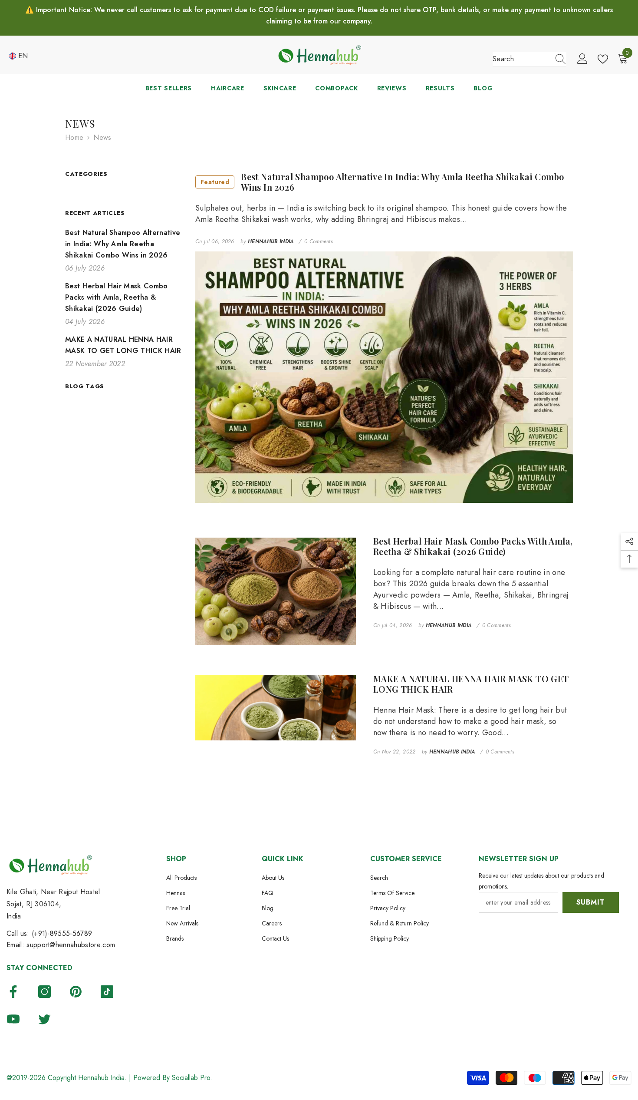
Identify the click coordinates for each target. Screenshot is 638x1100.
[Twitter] (44, 1019)
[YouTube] (13, 1019)
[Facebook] (13, 991)
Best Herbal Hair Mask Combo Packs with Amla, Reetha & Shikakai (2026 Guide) (473, 546)
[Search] (529, 59)
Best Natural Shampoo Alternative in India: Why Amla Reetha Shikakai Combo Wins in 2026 (382, 182)
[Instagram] (44, 991)
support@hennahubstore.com (70, 945)
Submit (590, 902)
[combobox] (521, 59)
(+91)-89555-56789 (62, 933)
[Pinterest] (75, 991)
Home (74, 137)
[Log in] (582, 59)
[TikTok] (107, 991)
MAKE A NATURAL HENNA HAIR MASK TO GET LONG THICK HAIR (471, 684)
